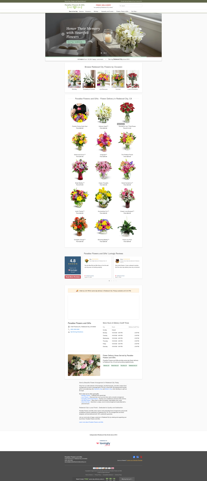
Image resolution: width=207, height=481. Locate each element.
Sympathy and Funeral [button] (107, 11)
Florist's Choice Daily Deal (125, 261)
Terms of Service (89, 474)
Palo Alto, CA (124, 365)
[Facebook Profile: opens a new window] (134, 457)
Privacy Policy (98, 474)
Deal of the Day (73, 11)
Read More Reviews (73, 277)
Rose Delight (92, 261)
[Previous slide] (63, 34)
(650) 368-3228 (75, 329)
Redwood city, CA (133, 365)
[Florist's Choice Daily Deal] (117, 261)
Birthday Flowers (86, 395)
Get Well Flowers (86, 400)
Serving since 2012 (118, 59)
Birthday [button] (96, 11)
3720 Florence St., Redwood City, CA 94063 (76, 458)
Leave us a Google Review (134, 460)
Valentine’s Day (98, 389)
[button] (109, 280)
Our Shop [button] (134, 11)
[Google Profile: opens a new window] (137, 457)
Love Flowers (85, 397)
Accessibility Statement (108, 474)
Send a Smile (71, 40)
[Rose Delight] (86, 261)
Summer (81, 11)
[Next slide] (144, 34)
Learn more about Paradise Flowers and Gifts (91, 422)
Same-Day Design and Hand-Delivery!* (75, 1)
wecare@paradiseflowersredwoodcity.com (75, 462)
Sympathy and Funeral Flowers (90, 398)
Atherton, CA (106, 365)
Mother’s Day (108, 389)
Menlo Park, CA (114, 365)
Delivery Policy (118, 474)
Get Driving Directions (77, 332)
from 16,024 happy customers (90, 59)
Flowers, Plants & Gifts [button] (122, 11)
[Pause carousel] (101, 53)
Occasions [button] (88, 11)
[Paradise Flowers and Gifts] (76, 6)
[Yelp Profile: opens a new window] (141, 457)
